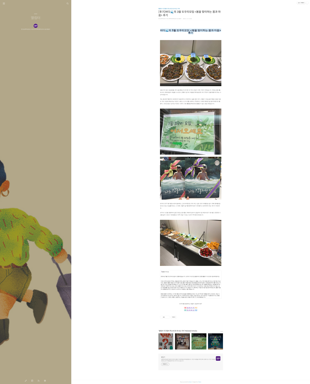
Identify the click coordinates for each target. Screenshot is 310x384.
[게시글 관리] (168, 317)
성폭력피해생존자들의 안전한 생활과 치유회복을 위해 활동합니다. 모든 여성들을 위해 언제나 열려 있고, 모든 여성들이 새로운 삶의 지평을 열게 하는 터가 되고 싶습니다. (188, 360)
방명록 (32, 380)
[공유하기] (166, 317)
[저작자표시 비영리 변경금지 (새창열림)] (179, 317)
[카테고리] (4, 3)
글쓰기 (26, 380)
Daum (190, 382)
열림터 (35, 18)
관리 (45, 380)
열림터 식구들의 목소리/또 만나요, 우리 (169, 9)
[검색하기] (68, 3)
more (221, 331)
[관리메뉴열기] (307, 3)
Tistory (199, 382)
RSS (39, 380)
